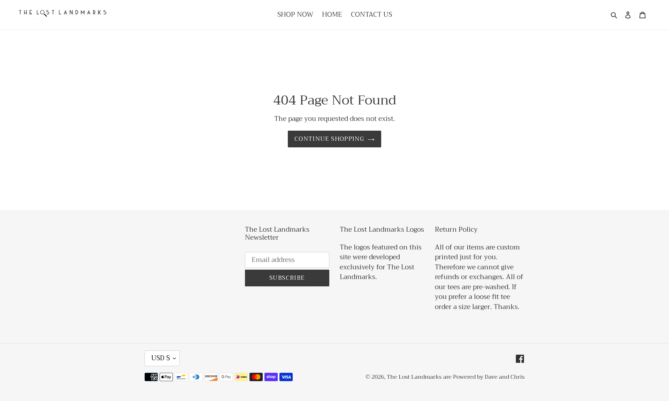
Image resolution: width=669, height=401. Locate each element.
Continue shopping (329, 139)
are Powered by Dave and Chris (483, 377)
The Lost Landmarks (414, 377)
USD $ (160, 358)
